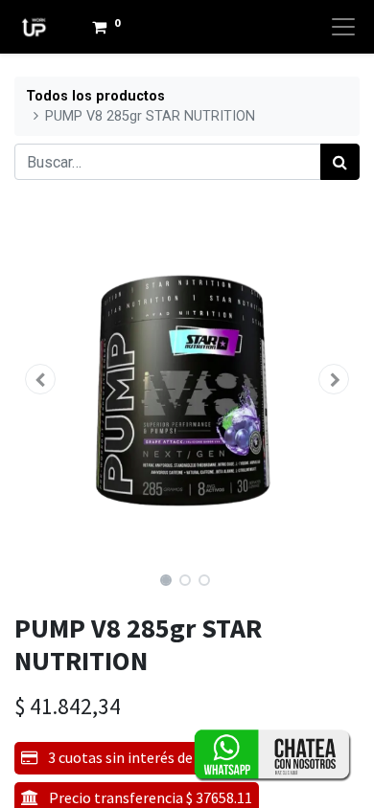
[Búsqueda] (340, 162)
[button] (40, 379)
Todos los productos (95, 96)
